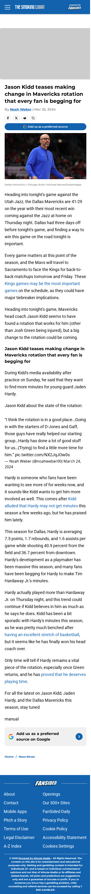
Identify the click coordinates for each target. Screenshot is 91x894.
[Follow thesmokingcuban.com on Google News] (79, 736)
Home (9, 756)
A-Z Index (12, 846)
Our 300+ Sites (56, 802)
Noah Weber (21, 109)
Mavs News (27, 756)
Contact (11, 802)
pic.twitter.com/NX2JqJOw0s (42, 454)
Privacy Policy (55, 820)
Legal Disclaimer (19, 837)
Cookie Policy (55, 828)
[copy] (33, 118)
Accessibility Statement (65, 837)
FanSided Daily (56, 811)
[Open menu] (7, 7)
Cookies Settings (58, 846)
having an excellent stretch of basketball (42, 634)
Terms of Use (16, 828)
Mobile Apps (15, 811)
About (9, 794)
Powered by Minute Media (34, 858)
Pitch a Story (15, 820)
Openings (51, 794)
